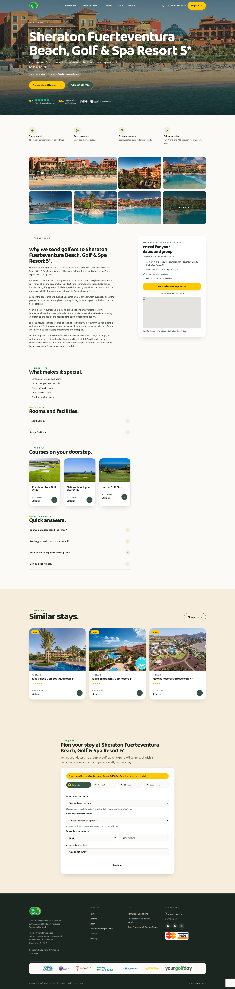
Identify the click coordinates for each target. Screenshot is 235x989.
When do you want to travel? (79, 814)
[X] (175, 926)
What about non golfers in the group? (50, 553)
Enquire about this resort (45, 85)
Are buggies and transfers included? (49, 541)
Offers (120, 5)
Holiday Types (90, 5)
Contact (93, 919)
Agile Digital (201, 983)
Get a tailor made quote (170, 286)
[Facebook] (168, 926)
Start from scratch (137, 776)
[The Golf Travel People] (33, 6)
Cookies (93, 933)
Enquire (195, 5)
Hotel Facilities (38, 421)
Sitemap (94, 938)
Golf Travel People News (101, 928)
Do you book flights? (41, 564)
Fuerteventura (81, 136)
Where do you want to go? (78, 831)
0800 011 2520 (178, 5)
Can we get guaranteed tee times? (48, 530)
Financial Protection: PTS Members (139, 920)
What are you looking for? (77, 796)
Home (31, 22)
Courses (108, 5)
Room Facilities (38, 432)
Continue (117, 865)
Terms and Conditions (138, 914)
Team (92, 924)
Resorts (40, 22)
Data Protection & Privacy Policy (143, 927)
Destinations (70, 5)
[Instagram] (181, 926)
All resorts (193, 617)
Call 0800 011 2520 (80, 85)
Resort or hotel (77, 845)
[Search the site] (163, 5)
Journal (131, 5)
